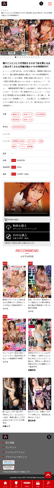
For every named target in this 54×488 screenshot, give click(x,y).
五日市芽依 (40, 114)
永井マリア (28, 114)
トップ (3, 10)
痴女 (14, 146)
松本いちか (28, 120)
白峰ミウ (6, 426)
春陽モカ (16, 114)
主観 (40, 141)
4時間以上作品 (18, 141)
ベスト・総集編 (26, 146)
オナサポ (31, 141)
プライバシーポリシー (16, 457)
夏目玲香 (32, 421)
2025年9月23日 (19, 127)
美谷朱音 (16, 120)
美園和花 (32, 370)
